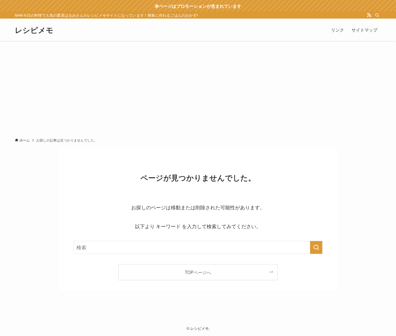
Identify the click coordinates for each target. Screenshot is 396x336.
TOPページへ (198, 272)
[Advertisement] (198, 87)
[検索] (377, 15)
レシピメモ (34, 29)
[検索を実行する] (316, 247)
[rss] (369, 15)
